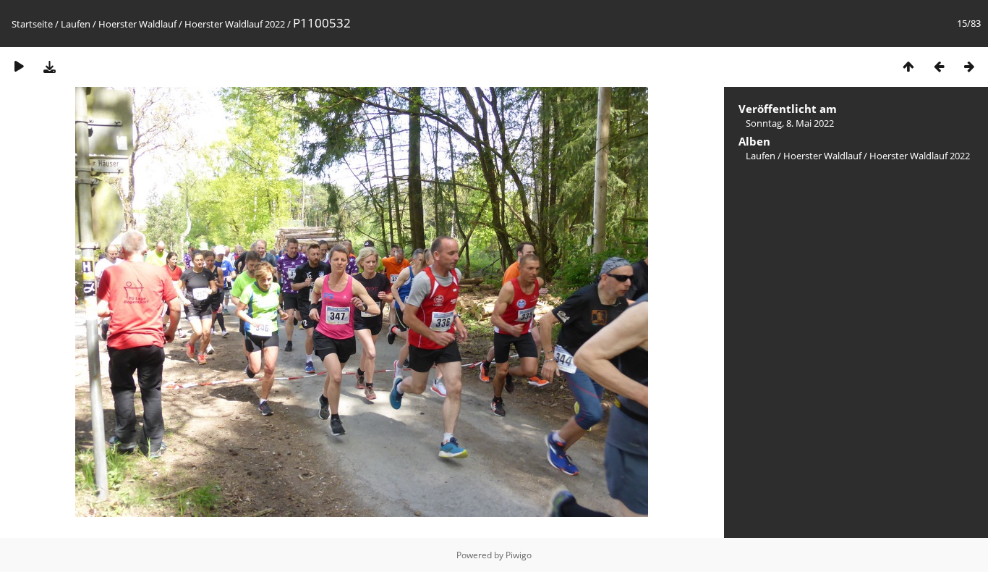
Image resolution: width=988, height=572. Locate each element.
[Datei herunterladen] (49, 66)
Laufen (75, 23)
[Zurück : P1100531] (939, 66)
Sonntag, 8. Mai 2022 (790, 123)
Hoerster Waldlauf (137, 23)
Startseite (32, 23)
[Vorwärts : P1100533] (969, 66)
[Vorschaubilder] (908, 66)
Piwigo (519, 555)
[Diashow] (19, 66)
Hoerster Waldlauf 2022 (234, 23)
